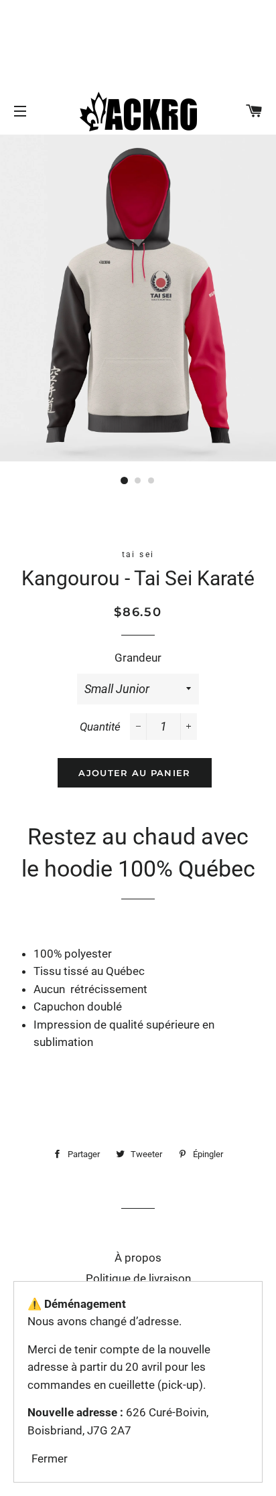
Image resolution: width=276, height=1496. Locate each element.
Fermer (49, 1458)
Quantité (100, 726)
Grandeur (138, 657)
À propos (138, 1257)
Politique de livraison (138, 1278)
